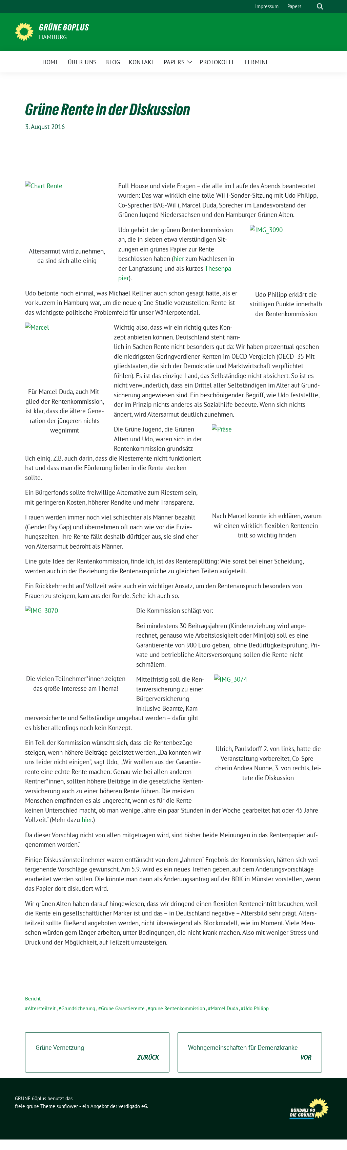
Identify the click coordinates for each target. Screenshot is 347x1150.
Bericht (33, 998)
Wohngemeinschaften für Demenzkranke (249, 1052)
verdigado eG (133, 1106)
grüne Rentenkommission (177, 1008)
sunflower (67, 1106)
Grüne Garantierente (123, 1008)
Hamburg (53, 37)
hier (179, 259)
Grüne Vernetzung (97, 1052)
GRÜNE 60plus (64, 27)
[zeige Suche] (320, 6)
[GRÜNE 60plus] (24, 31)
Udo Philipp (256, 1008)
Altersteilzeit (42, 1008)
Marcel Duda (224, 1008)
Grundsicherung (78, 1008)
